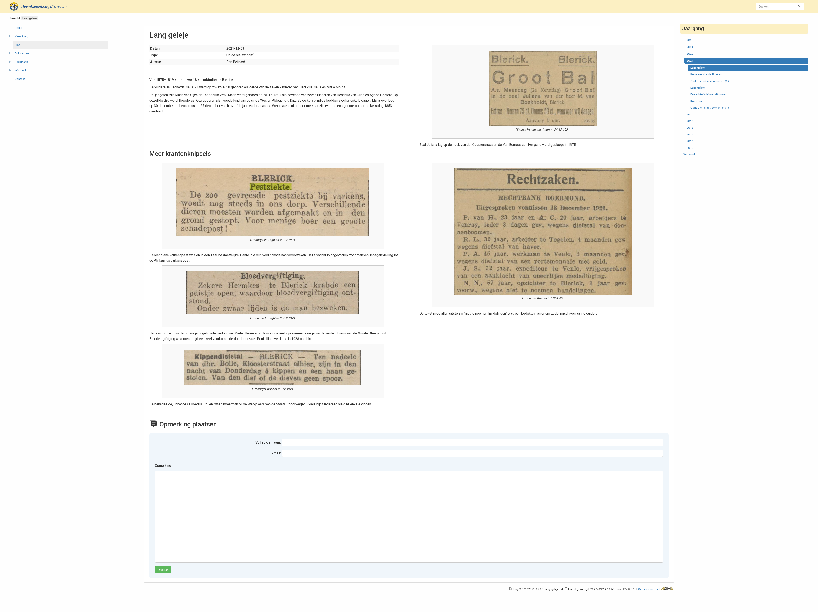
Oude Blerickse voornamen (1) (709, 107)
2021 (690, 60)
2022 (690, 53)
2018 (690, 127)
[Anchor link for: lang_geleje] (192, 34)
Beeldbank (21, 61)
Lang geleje (697, 67)
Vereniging (21, 36)
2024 (690, 47)
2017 (690, 134)
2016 (690, 141)
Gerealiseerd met (649, 589)
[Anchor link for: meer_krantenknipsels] (214, 153)
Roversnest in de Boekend (706, 74)
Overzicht (689, 154)
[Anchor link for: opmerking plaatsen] (221, 423)
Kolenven (696, 101)
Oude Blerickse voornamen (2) (709, 81)
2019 (690, 121)
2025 (690, 40)
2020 (690, 114)
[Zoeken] (799, 6)
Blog (17, 44)
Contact (20, 79)
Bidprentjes (22, 53)
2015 (690, 148)
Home (18, 27)
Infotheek (21, 70)
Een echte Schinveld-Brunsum (708, 94)
